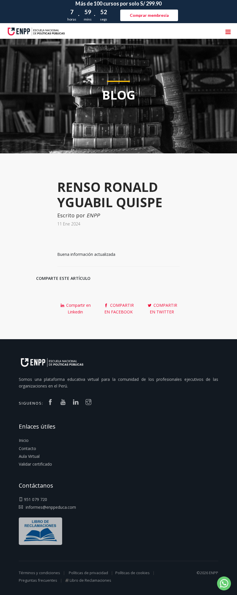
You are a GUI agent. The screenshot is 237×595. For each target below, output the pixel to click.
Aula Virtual (29, 456)
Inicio (24, 440)
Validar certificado (35, 464)
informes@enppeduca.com (51, 507)
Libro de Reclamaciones (90, 580)
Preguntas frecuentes (38, 580)
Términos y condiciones (39, 572)
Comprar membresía (149, 15)
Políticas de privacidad (88, 572)
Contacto (27, 448)
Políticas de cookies (132, 572)
